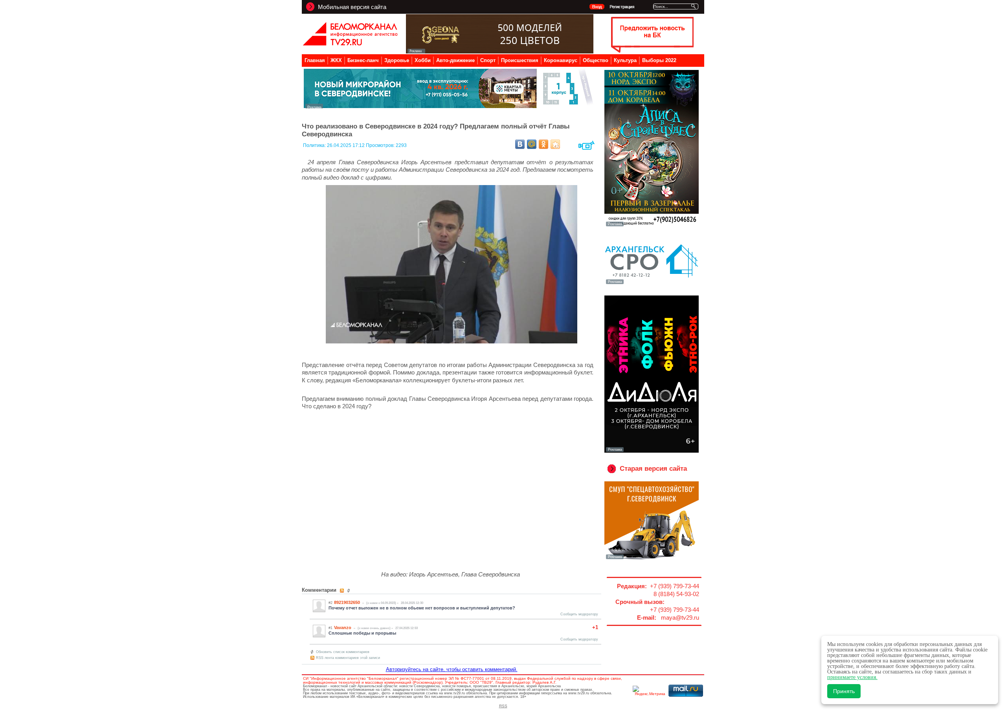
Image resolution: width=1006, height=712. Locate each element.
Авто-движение (455, 60)
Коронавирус (560, 60)
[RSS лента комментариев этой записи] (342, 591)
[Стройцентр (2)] (449, 106)
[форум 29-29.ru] (651, 283)
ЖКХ (336, 60)
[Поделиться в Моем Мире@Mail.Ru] (531, 144)
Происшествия (519, 60)
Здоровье (396, 60)
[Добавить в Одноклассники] (543, 144)
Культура (625, 60)
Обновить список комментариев (342, 652)
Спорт (488, 60)
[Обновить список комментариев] (349, 591)
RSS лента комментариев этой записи (348, 658)
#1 (330, 628)
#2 (330, 603)
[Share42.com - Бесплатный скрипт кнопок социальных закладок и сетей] (555, 144)
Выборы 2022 (659, 60)
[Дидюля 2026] (651, 451)
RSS (503, 706)
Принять (844, 691)
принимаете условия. (852, 677)
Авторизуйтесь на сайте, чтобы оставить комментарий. (452, 669)
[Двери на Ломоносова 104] (499, 51)
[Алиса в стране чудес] (651, 225)
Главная (315, 60)
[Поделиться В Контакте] (520, 144)
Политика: (315, 145)
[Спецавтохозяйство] (651, 558)
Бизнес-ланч (363, 60)
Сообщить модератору (579, 614)
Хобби (423, 60)
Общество (595, 60)
